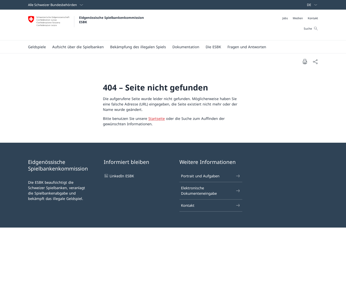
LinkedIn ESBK (122, 176)
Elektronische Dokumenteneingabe (199, 191)
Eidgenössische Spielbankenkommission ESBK (112, 19)
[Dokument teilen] (315, 61)
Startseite (156, 118)
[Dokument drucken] (305, 61)
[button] (37, 46)
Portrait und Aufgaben (200, 176)
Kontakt (187, 205)
